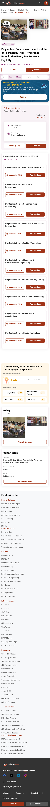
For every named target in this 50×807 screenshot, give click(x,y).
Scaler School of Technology (11, 536)
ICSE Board (5, 687)
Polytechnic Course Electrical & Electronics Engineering (24, 224)
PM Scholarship (7, 669)
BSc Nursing (5, 585)
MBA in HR (5, 559)
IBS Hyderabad (6, 511)
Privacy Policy (35, 793)
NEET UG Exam (6, 634)
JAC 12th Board (7, 695)
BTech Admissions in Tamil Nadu (13, 750)
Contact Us (20, 793)
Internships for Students (10, 698)
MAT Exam (5, 619)
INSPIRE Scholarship (8, 672)
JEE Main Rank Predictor (10, 714)
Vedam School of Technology (12, 547)
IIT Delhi (4, 526)
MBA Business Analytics (10, 563)
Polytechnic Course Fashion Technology (23, 243)
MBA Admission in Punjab (10, 739)
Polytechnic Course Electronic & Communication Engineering (19, 261)
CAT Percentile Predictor (10, 722)
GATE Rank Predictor (9, 711)
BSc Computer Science (9, 589)
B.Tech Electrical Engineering (11, 581)
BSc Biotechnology (8, 596)
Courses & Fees (15, 77)
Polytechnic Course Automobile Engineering (24, 279)
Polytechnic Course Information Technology (24, 296)
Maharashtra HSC (7, 684)
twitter (11, 775)
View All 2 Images (25, 442)
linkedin (18, 775)
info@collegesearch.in (13, 787)
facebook (4, 775)
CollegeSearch (16, 3)
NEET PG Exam (6, 616)
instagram (25, 775)
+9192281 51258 (11, 782)
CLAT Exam (5, 612)
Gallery (37, 77)
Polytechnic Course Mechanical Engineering (24, 167)
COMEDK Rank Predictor (10, 733)
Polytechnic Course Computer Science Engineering (22, 205)
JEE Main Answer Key (9, 665)
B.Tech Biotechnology (9, 570)
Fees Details (40, 118)
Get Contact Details (25, 481)
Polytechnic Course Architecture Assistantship (19, 314)
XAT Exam (5, 631)
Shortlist (13, 70)
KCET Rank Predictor (9, 718)
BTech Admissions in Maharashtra (14, 746)
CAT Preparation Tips (9, 642)
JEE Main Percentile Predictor (12, 725)
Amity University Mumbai (10, 515)
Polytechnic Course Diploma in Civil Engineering (20, 185)
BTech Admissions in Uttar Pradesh (14, 743)
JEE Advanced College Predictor (13, 729)
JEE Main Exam (7, 623)
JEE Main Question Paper (10, 661)
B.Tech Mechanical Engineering (12, 574)
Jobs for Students (8, 702)
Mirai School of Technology (11, 543)
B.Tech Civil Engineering (10, 578)
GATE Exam (5, 608)
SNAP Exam (5, 627)
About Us (6, 793)
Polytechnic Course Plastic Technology (22, 333)
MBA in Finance (7, 555)
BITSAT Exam (6, 638)
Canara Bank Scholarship (10, 680)
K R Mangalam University (10, 507)
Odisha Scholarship (8, 676)
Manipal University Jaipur (10, 504)
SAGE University (7, 519)
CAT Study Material (8, 658)
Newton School (6, 532)
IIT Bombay (5, 522)
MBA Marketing (7, 566)
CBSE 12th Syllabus (8, 654)
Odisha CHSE (6, 691)
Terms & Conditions (10, 798)
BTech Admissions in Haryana (12, 754)
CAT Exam (5, 605)
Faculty (28, 77)
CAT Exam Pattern (8, 645)
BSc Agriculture (7, 592)
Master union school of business (13, 540)
